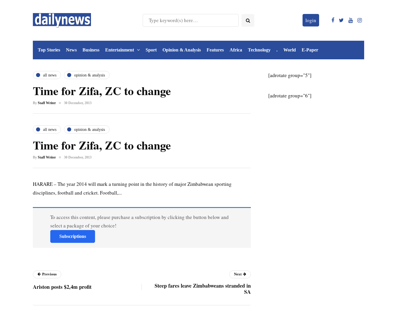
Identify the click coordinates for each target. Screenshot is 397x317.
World (289, 49)
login (310, 20)
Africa (236, 49)
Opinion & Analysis (181, 49)
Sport (151, 49)
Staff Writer (47, 103)
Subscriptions (72, 236)
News (71, 49)
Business (91, 49)
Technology (259, 49)
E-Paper (310, 49)
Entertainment (119, 49)
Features (215, 49)
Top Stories (49, 49)
